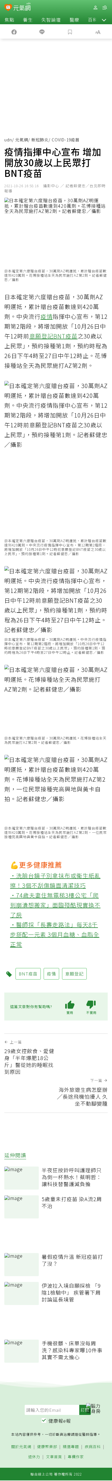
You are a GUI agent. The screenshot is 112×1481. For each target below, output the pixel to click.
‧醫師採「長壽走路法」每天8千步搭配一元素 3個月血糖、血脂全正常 (54, 934)
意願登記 (41, 336)
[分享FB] (14, 31)
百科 (93, 19)
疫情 (46, 316)
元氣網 (21, 140)
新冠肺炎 (40, 140)
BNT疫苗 (65, 336)
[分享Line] (42, 31)
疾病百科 (93, 1447)
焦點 (9, 19)
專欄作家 (76, 1457)
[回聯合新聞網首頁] (8, 8)
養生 (28, 19)
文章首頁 (54, 1457)
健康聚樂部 (47, 1447)
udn (8, 140)
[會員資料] (95, 7)
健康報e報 (60, 1421)
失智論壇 (51, 19)
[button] (104, 19)
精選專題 (71, 1447)
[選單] (104, 7)
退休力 (34, 1457)
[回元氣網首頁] (21, 7)
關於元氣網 (21, 1447)
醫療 (74, 19)
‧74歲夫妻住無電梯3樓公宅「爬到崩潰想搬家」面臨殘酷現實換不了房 (55, 905)
